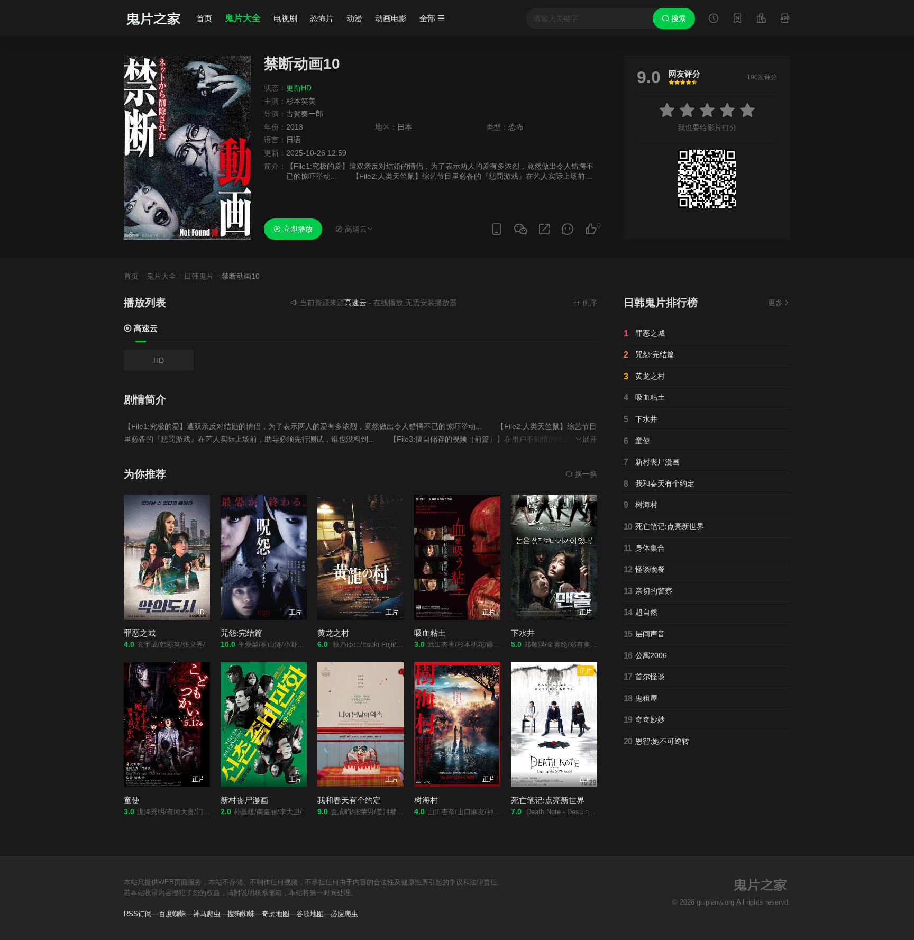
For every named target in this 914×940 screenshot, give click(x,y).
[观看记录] (713, 19)
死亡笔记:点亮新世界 (547, 800)
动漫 (354, 18)
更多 (775, 302)
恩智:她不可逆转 (656, 741)
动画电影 (391, 18)
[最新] (737, 19)
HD (158, 360)
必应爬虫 (344, 914)
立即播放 (297, 229)
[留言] (785, 19)
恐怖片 (322, 18)
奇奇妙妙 (644, 719)
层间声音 (644, 633)
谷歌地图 (310, 914)
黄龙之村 (333, 632)
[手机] (496, 229)
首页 (204, 18)
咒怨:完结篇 (241, 632)
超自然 (640, 612)
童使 (132, 800)
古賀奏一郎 (304, 113)
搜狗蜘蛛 (241, 914)
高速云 (145, 328)
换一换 (585, 474)
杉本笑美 (301, 101)
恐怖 (515, 127)
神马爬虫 (207, 914)
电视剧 (285, 18)
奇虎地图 (275, 914)
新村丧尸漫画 (244, 800)
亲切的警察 (648, 591)
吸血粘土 (430, 632)
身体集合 (644, 548)
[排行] (761, 19)
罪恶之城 (140, 632)
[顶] (590, 229)
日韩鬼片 (199, 276)
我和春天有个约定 (349, 800)
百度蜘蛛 (172, 914)
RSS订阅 (138, 914)
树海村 (426, 800)
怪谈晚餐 (644, 569)
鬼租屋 (640, 698)
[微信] (520, 230)
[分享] (544, 229)
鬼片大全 (243, 18)
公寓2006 (645, 655)
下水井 (523, 632)
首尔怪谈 (644, 676)
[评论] (567, 229)
